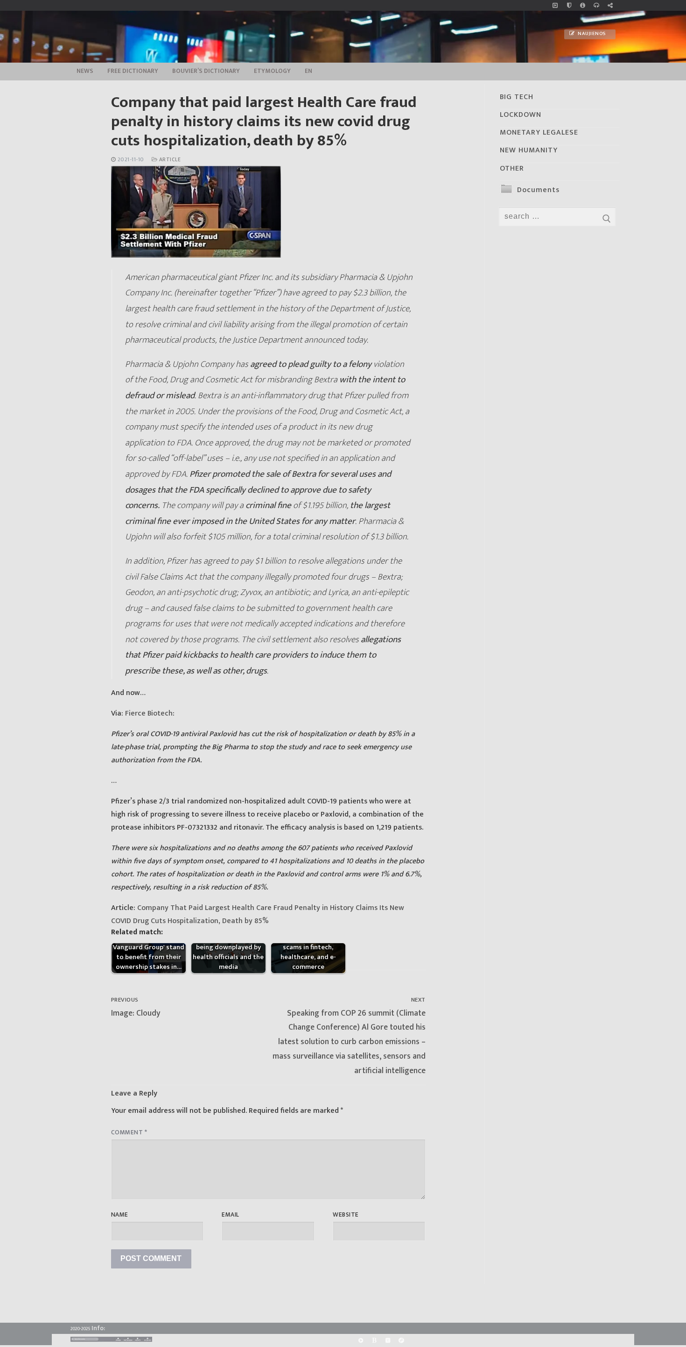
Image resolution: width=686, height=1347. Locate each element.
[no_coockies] (569, 5)
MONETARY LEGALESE (539, 132)
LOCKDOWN (520, 114)
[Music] (555, 5)
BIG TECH (516, 97)
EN (308, 71)
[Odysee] (401, 1340)
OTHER (512, 168)
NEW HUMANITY (529, 150)
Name (119, 1215)
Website (346, 1215)
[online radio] (596, 5)
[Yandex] (387, 1340)
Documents (538, 190)
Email (230, 1215)
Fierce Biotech (149, 713)
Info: (98, 1328)
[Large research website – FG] (610, 5)
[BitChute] (374, 1340)
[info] (582, 5)
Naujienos (591, 33)
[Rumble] (360, 1340)
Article (169, 159)
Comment (129, 1132)
